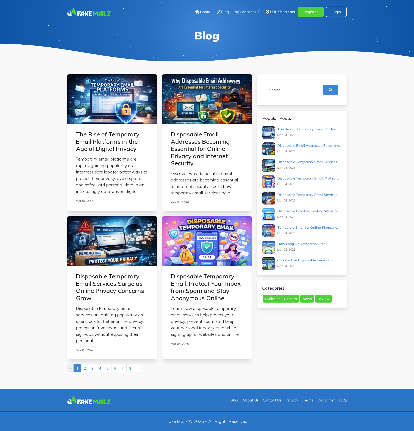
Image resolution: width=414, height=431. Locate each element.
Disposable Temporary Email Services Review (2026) (307, 196)
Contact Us (249, 11)
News (307, 299)
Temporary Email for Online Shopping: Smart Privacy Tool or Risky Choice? (307, 229)
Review (323, 299)
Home (204, 11)
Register (310, 11)
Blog (224, 11)
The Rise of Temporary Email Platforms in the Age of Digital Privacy (308, 131)
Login (336, 11)
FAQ (343, 400)
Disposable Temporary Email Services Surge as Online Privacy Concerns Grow (308, 164)
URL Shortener (282, 11)
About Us (250, 400)
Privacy (292, 400)
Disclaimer (326, 400)
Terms (308, 400)
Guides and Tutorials (281, 299)
